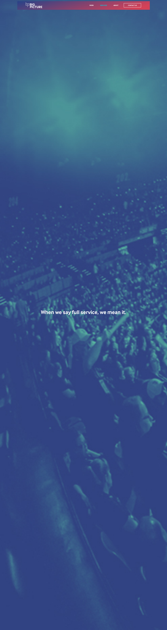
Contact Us (132, 5)
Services (103, 5)
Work (91, 5)
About (115, 5)
